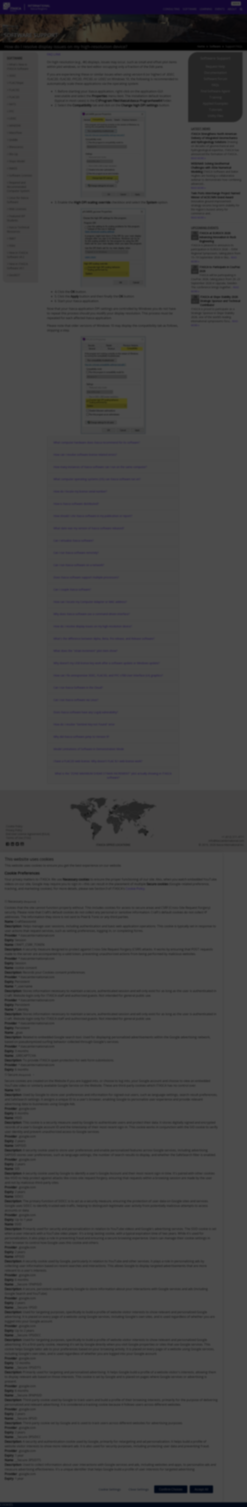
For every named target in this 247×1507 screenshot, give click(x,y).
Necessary (22, 901)
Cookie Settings (110, 1489)
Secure (19, 1075)
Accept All (201, 1489)
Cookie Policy (135, 888)
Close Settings (139, 1489)
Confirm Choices (171, 1489)
